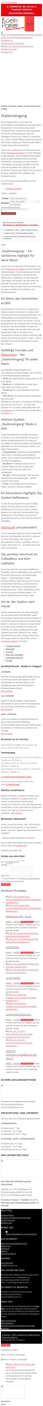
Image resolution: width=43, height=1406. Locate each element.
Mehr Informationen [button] (8, 1321)
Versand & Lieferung (8, 1254)
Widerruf (4, 1251)
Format (5, 198)
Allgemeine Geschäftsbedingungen (14, 1244)
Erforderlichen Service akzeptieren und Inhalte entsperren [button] (18, 1327)
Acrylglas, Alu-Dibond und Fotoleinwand (16, 1218)
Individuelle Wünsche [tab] (14, 658)
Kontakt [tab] (9, 660)
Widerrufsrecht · (34, 1335)
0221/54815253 (7, 1263)
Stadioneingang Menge (10, 207)
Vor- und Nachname (9, 862)
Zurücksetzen (15, 204)
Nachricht (5, 876)
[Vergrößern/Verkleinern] (2, 1401)
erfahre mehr (21, 846)
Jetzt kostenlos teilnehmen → (22, 13)
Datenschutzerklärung (31, 878)
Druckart (5, 203)
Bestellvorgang (6, 1223)
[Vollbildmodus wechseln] (4, 1401)
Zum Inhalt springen (9, 2)
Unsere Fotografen (8, 1220)
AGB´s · (15, 1335)
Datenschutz (5, 1246)
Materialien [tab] (10, 649)
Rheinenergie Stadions (16, 153)
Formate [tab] (9, 652)
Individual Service (7, 1215)
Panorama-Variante (9, 641)
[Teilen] (7, 1401)
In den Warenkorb (8, 213)
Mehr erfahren (7, 691)
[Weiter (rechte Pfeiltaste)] (4, 1404)
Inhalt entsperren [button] (7, 1323)
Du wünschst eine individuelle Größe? (16, 777)
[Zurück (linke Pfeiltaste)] (2, 1404)
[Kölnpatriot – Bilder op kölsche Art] (13, 29)
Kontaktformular (12, 784)
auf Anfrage (6, 410)
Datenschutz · (23, 1335)
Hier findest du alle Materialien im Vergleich (20, 225)
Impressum (5, 1249)
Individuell (8, 527)
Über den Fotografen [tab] (14, 655)
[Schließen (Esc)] (9, 1401)
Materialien (9, 354)
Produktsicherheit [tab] (13, 646)
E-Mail (3, 865)
